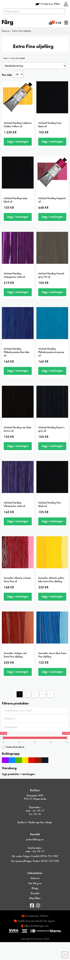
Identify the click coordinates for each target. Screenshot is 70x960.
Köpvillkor (35, 898)
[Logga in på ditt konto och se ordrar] (66, 3)
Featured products (15, 747)
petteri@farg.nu (35, 839)
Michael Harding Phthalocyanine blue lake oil (16, 352)
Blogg (35, 888)
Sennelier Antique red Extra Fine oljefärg (15, 654)
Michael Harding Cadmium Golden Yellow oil (18, 124)
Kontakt (35, 893)
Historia (35, 878)
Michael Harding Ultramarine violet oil (14, 504)
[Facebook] (32, 904)
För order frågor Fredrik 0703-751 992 (35, 856)
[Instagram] (38, 904)
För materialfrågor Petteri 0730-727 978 (35, 861)
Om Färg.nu (35, 883)
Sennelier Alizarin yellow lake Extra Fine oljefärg (51, 579)
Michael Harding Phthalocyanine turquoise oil (51, 352)
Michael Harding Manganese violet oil (14, 275)
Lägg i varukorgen (17, 141)
